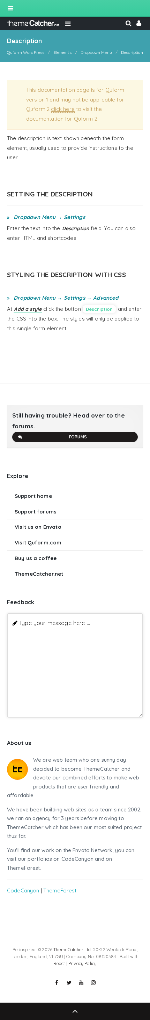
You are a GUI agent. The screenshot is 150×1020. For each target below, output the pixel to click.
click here (63, 109)
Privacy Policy (82, 963)
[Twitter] (69, 982)
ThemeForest (60, 890)
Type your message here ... (54, 622)
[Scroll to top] (75, 1011)
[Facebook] (56, 982)
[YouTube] (81, 982)
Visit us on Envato (38, 527)
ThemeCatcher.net (39, 573)
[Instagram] (93, 982)
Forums (78, 436)
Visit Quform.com (38, 542)
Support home (33, 496)
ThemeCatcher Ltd (72, 949)
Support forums (36, 511)
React (59, 963)
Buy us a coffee (36, 558)
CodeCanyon (23, 890)
